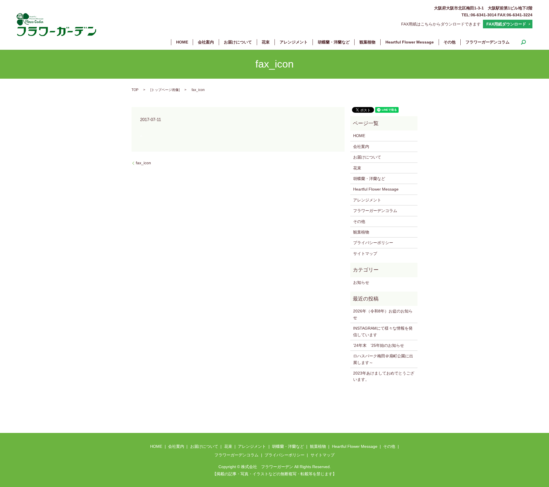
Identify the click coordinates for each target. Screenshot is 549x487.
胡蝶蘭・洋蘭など (334, 42)
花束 (266, 42)
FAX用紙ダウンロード (506, 24)
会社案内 (206, 42)
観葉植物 (367, 42)
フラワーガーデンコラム (488, 42)
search (523, 42)
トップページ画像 (165, 90)
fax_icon (143, 163)
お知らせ (361, 282)
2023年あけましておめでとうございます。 (383, 376)
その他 (449, 42)
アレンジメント (294, 42)
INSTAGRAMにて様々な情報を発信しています (383, 331)
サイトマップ (365, 253)
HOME (182, 42)
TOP (135, 90)
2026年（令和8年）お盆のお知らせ (383, 314)
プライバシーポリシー (373, 242)
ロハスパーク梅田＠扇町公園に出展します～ (383, 359)
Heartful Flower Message (409, 42)
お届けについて (238, 42)
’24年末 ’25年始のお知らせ (378, 345)
